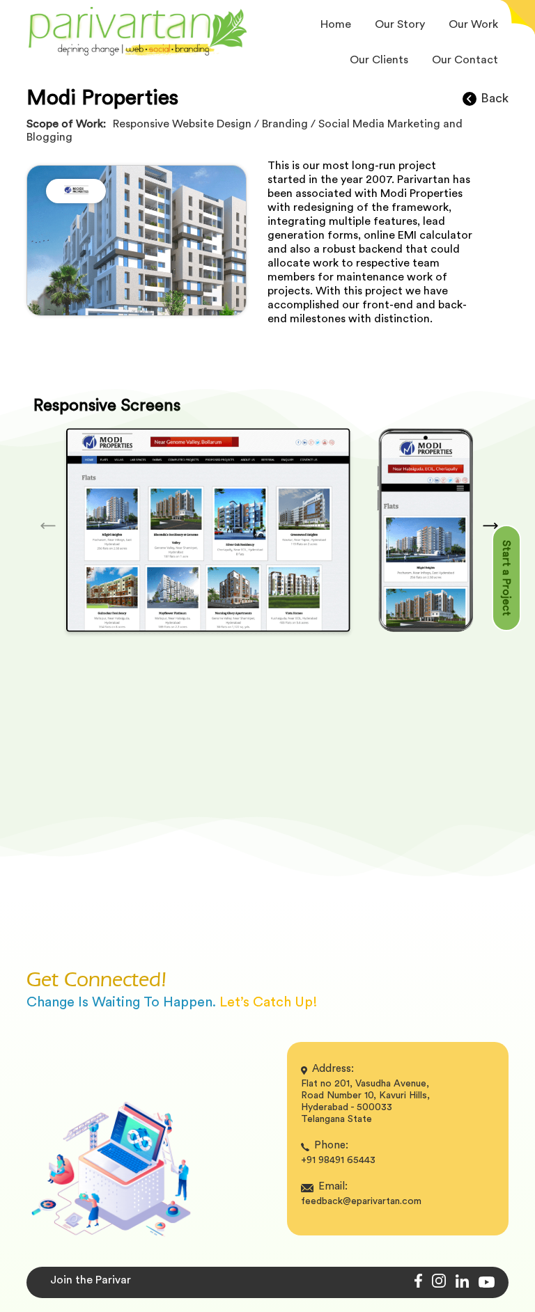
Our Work (473, 24)
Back (495, 98)
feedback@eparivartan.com (361, 1201)
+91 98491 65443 (338, 1160)
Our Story (400, 24)
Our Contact (465, 59)
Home (335, 24)
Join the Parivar (90, 1280)
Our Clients (379, 59)
